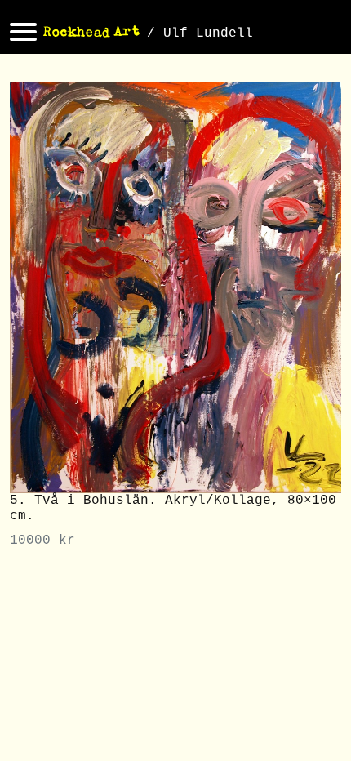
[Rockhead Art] (92, 33)
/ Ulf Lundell (200, 33)
